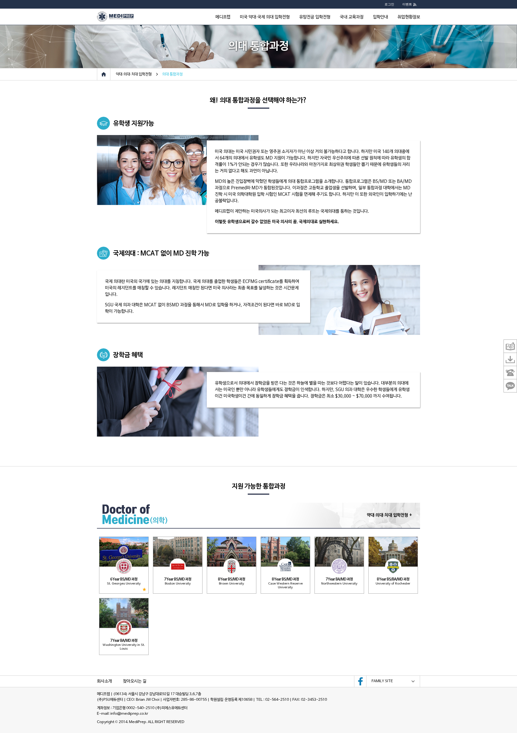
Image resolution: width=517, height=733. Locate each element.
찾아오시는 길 (134, 681)
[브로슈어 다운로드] (510, 359)
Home (103, 74)
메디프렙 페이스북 (360, 681)
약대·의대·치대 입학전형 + (389, 515)
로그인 (389, 4)
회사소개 (104, 681)
